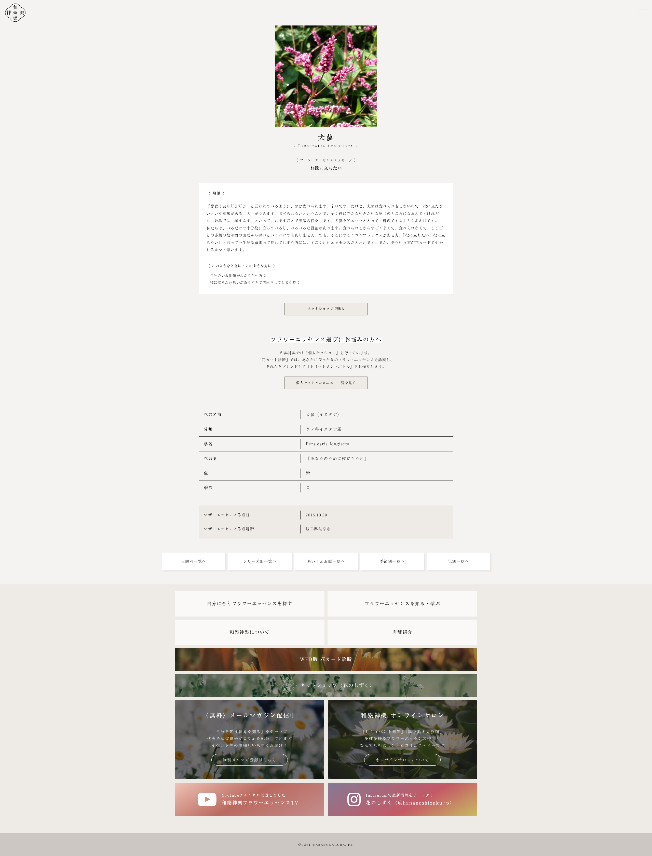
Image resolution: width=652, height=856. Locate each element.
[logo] (12, 13)
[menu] (642, 12)
